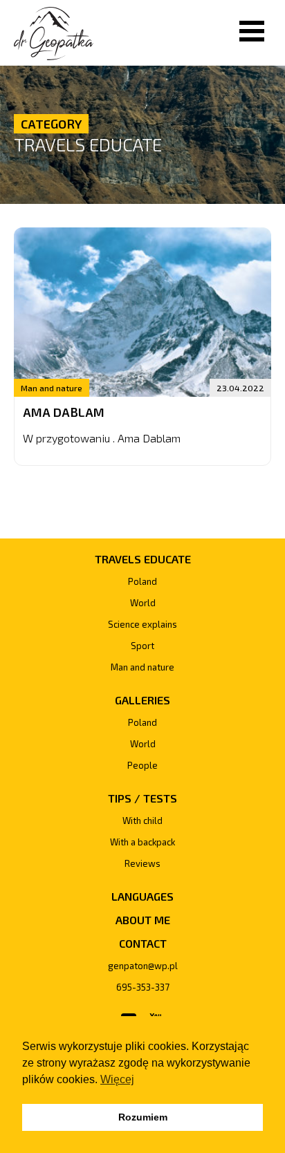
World (143, 602)
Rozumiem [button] (142, 1117)
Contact (143, 943)
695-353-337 (142, 987)
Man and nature (51, 388)
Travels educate (88, 144)
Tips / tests (142, 798)
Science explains (142, 624)
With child (142, 820)
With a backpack (142, 841)
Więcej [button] (117, 1079)
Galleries (142, 699)
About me (143, 919)
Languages (142, 896)
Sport (142, 645)
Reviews (142, 863)
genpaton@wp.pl (143, 965)
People (142, 765)
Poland (142, 581)
